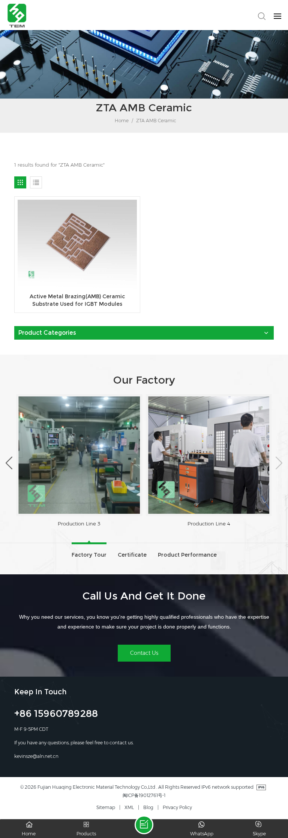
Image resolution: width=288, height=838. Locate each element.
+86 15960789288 (56, 715)
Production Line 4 (209, 524)
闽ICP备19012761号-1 (144, 795)
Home (121, 120)
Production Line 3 (79, 524)
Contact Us (144, 653)
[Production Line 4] (209, 455)
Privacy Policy (177, 807)
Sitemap (105, 807)
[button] (9, 462)
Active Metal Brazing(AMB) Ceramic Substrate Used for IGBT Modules (77, 300)
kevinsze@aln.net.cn (36, 756)
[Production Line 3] (79, 455)
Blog (148, 807)
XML (129, 807)
